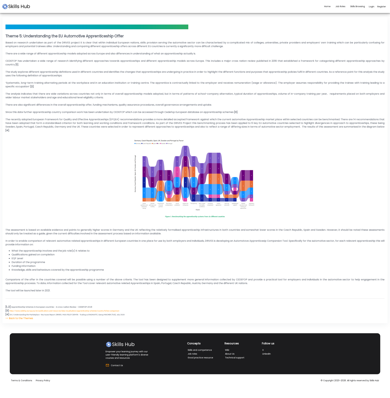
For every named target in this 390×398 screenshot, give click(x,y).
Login (371, 6)
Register (381, 6)
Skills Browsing (357, 6)
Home (327, 6)
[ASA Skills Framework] (17, 6)
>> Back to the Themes (19, 318)
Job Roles (340, 6)
